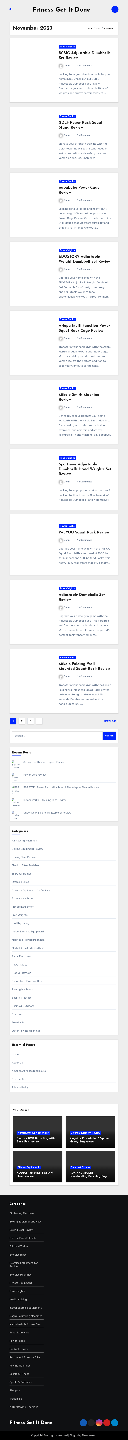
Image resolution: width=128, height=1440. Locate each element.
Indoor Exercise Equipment (28, 931)
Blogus (74, 1435)
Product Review (21, 972)
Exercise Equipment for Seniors (31, 890)
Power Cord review (34, 774)
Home (15, 1054)
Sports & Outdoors (23, 1006)
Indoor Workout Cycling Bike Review (44, 800)
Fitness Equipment (23, 906)
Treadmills (18, 1022)
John (67, 65)
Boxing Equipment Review (27, 848)
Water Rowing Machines (26, 1030)
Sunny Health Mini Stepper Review (44, 762)
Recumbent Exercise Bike (27, 981)
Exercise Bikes (20, 881)
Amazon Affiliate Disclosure (29, 1070)
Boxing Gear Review (24, 857)
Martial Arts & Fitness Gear (28, 948)
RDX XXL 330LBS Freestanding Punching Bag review (88, 1176)
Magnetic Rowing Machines (28, 939)
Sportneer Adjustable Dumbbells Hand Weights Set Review (85, 469)
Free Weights (67, 46)
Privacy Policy (20, 1087)
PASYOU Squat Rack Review (84, 532)
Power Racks (67, 116)
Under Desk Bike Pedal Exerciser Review (47, 812)
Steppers (17, 1014)
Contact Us (18, 1079)
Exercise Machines (23, 898)
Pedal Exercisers (22, 956)
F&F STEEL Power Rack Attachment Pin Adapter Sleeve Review (61, 787)
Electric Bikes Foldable (25, 865)
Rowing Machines (22, 989)
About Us (17, 1062)
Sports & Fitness (22, 997)
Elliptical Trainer (21, 873)
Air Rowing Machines (24, 840)
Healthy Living (20, 923)
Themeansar (89, 1435)
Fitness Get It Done (61, 10)
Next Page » (111, 720)
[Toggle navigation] (10, 9)
